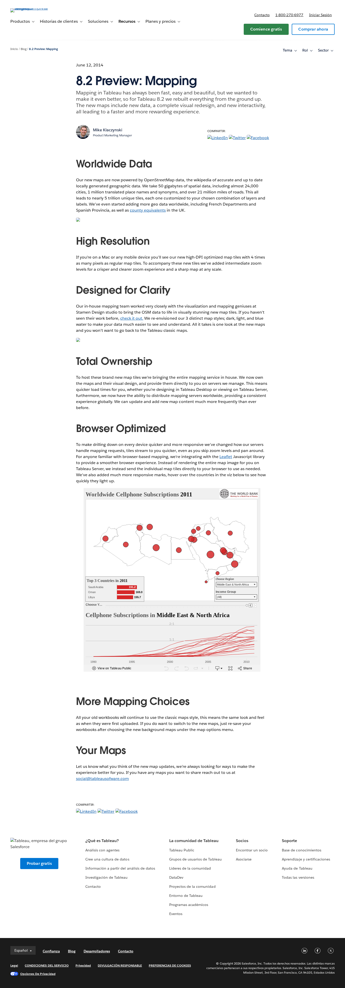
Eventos (175, 913)
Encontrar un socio (252, 850)
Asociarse (244, 859)
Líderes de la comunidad (190, 868)
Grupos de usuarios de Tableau (195, 859)
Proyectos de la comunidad (192, 886)
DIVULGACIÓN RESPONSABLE (120, 965)
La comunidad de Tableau (193, 840)
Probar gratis (39, 863)
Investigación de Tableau (106, 877)
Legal (14, 965)
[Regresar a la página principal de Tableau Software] (29, 8)
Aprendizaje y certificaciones (306, 859)
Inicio (14, 49)
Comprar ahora (313, 29)
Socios (242, 840)
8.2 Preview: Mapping (43, 49)
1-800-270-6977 (289, 15)
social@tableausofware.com (102, 778)
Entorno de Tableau (186, 895)
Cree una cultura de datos (107, 859)
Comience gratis (266, 29)
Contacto (262, 15)
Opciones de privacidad (38, 974)
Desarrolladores (97, 951)
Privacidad (83, 965)
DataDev (176, 877)
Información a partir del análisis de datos (120, 868)
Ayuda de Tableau (297, 868)
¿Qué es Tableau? (102, 840)
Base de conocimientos (301, 850)
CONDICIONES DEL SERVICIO (47, 965)
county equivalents (148, 210)
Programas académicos (188, 904)
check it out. (131, 318)
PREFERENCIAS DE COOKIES (170, 965)
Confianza (51, 951)
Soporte (289, 840)
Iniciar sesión (320, 15)
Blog (24, 49)
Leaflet (225, 456)
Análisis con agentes (102, 850)
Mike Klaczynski (107, 130)
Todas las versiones (298, 877)
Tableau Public (181, 850)
